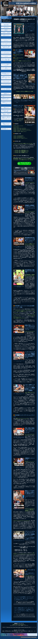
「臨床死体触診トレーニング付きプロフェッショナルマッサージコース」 (24, 553)
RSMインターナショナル (17, 624)
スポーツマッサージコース (30, 331)
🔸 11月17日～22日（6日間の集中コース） (21, 151)
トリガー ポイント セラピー (20, 310)
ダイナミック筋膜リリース (21, 311)
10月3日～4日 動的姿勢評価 (18, 135)
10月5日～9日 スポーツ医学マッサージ (20, 138)
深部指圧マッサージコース (30, 461)
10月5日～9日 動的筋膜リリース (19, 137)
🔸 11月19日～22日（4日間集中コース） (20, 152)
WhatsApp (20, 119)
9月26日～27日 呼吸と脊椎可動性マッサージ (21, 129)
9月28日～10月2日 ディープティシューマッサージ (22, 130)
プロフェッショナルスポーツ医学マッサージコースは (22, 143)
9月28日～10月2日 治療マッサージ (19, 131)
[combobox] (33, 1)
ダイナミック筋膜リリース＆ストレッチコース (22, 60)
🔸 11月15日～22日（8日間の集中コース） (21, 150)
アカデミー (23, 624)
